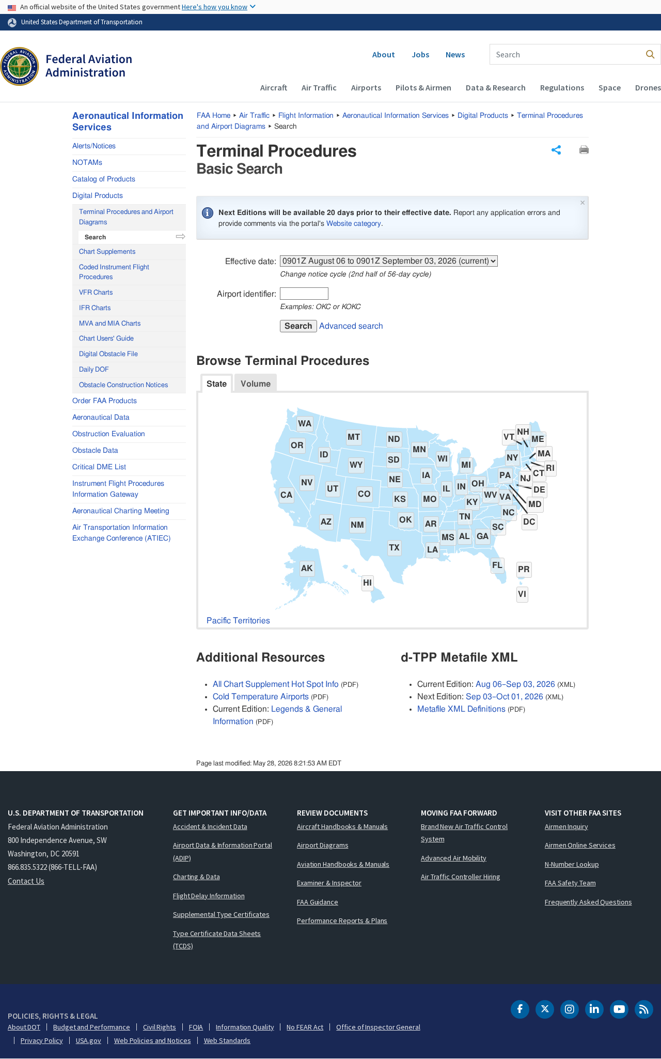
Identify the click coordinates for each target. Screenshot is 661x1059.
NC (508, 513)
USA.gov (88, 1040)
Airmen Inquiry (566, 826)
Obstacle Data (95, 450)
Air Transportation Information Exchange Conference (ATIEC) (121, 533)
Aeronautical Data (101, 417)
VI (522, 594)
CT (538, 473)
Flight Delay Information (209, 895)
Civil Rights (159, 1027)
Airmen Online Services (580, 845)
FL (497, 565)
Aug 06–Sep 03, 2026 (515, 684)
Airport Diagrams (322, 845)
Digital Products (483, 115)
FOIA (196, 1027)
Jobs (420, 54)
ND (394, 439)
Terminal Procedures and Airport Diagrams (126, 217)
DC (529, 522)
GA (483, 536)
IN (461, 487)
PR (524, 569)
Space (610, 87)
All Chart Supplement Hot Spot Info (276, 684)
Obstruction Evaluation (108, 434)
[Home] (66, 67)
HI (367, 583)
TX (394, 548)
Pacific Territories (238, 621)
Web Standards (227, 1040)
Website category (353, 223)
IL (446, 489)
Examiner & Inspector (329, 882)
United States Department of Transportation (82, 22)
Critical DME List (99, 467)
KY (472, 502)
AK (307, 568)
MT (354, 437)
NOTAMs (87, 162)
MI (466, 465)
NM (357, 525)
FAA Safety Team (570, 882)
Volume (256, 384)
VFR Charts (96, 292)
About (383, 54)
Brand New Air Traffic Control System (464, 833)
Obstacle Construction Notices (123, 385)
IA (426, 475)
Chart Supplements (107, 252)
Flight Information (306, 115)
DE (539, 490)
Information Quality (245, 1027)
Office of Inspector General (378, 1027)
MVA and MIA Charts (109, 323)
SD (394, 460)
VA (505, 497)
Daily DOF (94, 369)
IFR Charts (95, 308)
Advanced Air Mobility (453, 858)
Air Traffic (319, 87)
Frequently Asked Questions (588, 902)
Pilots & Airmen (423, 87)
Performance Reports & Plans (342, 920)
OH (477, 484)
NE (395, 479)
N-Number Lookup (572, 864)
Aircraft (273, 87)
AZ (326, 522)
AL (464, 536)
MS (448, 537)
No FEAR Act (305, 1027)
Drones (648, 87)
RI (550, 468)
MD (535, 504)
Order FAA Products (104, 401)
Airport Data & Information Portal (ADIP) (222, 851)
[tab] (216, 383)
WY (356, 465)
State (217, 384)
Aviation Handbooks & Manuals (343, 864)
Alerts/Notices (94, 146)
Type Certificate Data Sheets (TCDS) (217, 940)
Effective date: (250, 261)
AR (431, 524)
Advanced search (351, 326)
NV (307, 483)
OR (297, 445)
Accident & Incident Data (210, 826)
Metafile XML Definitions (461, 709)
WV (490, 495)
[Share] (556, 150)
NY (512, 458)
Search (298, 326)
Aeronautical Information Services (395, 115)
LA (432, 550)
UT (332, 489)
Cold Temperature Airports (261, 697)
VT (508, 437)
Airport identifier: (246, 294)
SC (498, 527)
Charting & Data (196, 876)
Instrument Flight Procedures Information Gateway (118, 489)
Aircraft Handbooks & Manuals (342, 826)
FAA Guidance (317, 902)
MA (544, 454)
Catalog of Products (103, 179)
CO (364, 494)
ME (537, 439)
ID (324, 455)
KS (400, 499)
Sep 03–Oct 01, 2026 (504, 697)
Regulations (562, 87)
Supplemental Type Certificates (221, 914)
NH (523, 432)
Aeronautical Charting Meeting (120, 511)
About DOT (24, 1027)
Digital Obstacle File (108, 354)
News (455, 54)
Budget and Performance (91, 1027)
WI (442, 459)
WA (304, 424)
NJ (525, 478)
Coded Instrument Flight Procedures (114, 272)
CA (286, 495)
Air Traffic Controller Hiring (460, 876)
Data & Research (496, 87)
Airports (366, 87)
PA (505, 475)
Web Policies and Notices (152, 1040)
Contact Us (26, 881)
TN (464, 517)
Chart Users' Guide (106, 338)
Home (213, 115)
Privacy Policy (42, 1040)
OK (405, 520)
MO (430, 499)
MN (419, 450)
